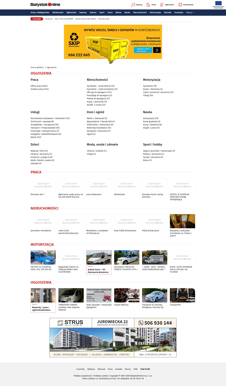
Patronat (101, 369)
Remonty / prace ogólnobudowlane (41, 308)
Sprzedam (148, 86)
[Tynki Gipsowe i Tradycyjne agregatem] (99, 295)
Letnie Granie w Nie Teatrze (85, 19)
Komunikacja (188, 5)
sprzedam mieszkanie (41, 230)
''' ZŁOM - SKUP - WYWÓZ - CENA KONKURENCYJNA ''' (154, 268)
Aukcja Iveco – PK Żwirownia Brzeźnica (98, 271)
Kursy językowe (150, 121)
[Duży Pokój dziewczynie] (126, 221)
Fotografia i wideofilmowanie (44, 134)
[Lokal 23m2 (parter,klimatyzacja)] (71, 221)
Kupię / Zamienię (95, 101)
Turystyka (178, 12)
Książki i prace (150, 128)
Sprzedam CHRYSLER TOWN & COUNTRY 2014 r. (126, 268)
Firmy (154, 5)
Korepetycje (148, 118)
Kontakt (118, 369)
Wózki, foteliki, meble (41, 160)
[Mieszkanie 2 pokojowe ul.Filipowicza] (99, 221)
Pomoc (128, 369)
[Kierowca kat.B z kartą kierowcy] (154, 185)
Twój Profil (145, 369)
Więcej (189, 12)
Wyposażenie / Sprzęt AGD (99, 121)
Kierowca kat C (37, 194)
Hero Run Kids (103, 19)
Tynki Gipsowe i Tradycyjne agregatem (99, 306)
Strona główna (37, 67)
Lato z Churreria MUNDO (64, 19)
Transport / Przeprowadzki (43, 128)
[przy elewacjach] (99, 185)
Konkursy (49, 19)
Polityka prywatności (83, 376)
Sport (102, 12)
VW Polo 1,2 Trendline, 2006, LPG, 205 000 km (41, 268)
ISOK (136, 369)
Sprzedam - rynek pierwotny (100, 89)
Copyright (114, 376)
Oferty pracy (36, 86)
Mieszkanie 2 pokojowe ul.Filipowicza (97, 231)
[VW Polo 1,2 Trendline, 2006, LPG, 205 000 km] (43, 257)
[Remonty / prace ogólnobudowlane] (43, 295)
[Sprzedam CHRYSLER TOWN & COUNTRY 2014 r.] (126, 257)
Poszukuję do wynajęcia (98, 95)
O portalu (80, 369)
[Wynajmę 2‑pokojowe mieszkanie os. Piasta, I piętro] (182, 221)
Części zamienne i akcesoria (156, 92)
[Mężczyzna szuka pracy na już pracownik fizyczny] (71, 185)
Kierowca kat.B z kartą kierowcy (152, 195)
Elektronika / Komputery (98, 124)
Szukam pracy (37, 89)
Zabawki (34, 163)
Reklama (91, 369)
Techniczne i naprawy (41, 121)
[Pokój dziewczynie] (154, 221)
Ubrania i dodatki (95, 151)
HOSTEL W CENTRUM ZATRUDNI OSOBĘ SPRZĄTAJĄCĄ (179, 197)
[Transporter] (182, 295)
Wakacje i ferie (38, 151)
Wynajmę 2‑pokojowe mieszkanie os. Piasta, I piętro (181, 233)
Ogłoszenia (169, 5)
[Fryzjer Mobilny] (126, 295)
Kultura (93, 12)
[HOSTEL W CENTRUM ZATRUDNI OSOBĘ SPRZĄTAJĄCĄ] (182, 185)
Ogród (90, 134)
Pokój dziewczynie (150, 230)
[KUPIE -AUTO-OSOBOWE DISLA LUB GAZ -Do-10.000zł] (182, 257)
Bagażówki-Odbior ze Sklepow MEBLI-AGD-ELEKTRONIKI (68, 269)
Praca (110, 12)
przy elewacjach (93, 194)
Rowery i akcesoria (152, 154)
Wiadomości (57, 12)
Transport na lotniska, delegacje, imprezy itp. (153, 306)
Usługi (146, 95)
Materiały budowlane (97, 128)
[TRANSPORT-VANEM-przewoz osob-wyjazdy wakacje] (71, 295)
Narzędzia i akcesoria (97, 131)
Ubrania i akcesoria (40, 154)
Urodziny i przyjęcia (40, 157)
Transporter (175, 305)
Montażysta (119, 194)
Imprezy (139, 5)
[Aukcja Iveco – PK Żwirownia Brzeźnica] (98, 257)
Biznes (118, 12)
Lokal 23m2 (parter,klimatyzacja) (68, 231)
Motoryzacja (155, 12)
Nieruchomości (140, 12)
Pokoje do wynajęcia (96, 98)
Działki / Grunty (94, 105)
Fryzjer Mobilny (121, 305)
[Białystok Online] (45, 5)
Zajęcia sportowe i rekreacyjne (157, 151)
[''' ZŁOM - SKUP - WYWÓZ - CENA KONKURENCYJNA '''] (154, 257)
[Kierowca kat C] (43, 185)
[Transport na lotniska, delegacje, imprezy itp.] (154, 295)
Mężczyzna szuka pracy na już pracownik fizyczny (70, 195)
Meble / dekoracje (95, 118)
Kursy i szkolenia (151, 124)
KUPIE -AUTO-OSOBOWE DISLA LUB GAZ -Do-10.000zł (181, 269)
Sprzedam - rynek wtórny (99, 86)
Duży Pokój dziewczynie (125, 230)
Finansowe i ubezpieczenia (43, 131)
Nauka (127, 12)
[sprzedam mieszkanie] (43, 221)
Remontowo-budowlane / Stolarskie (48, 118)
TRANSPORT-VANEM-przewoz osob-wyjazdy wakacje (69, 307)
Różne (33, 137)
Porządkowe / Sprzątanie (42, 124)
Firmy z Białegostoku (40, 12)
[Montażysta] (126, 185)
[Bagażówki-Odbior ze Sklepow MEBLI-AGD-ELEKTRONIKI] (71, 257)
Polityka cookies (101, 376)
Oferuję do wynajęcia (97, 92)
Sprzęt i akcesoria (151, 157)
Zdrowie (167, 12)
